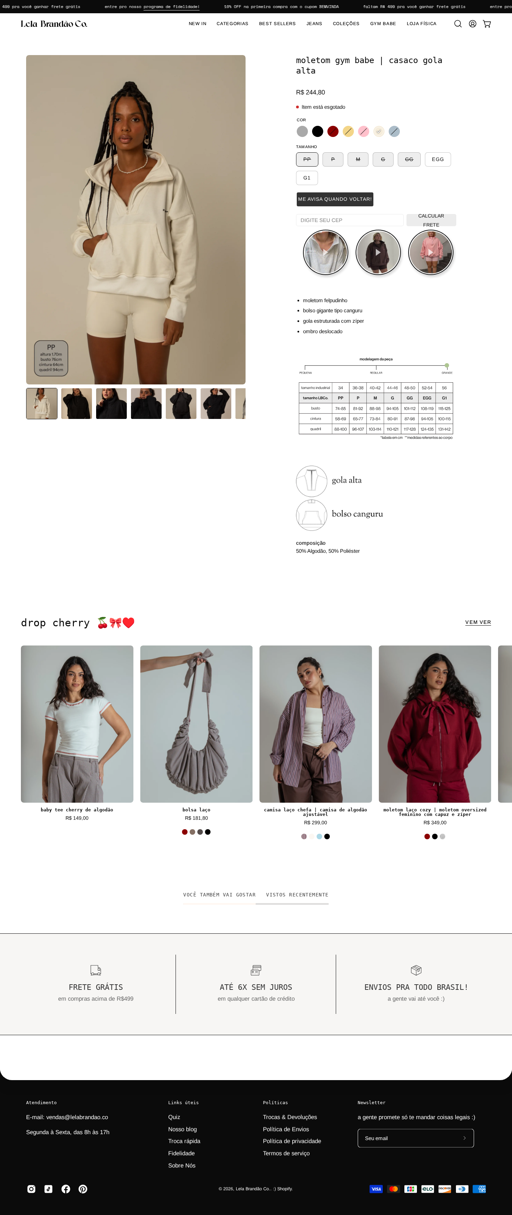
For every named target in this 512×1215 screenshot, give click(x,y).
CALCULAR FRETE (431, 220)
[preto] (317, 131)
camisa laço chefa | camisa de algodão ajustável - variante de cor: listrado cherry (304, 836)
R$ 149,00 (76, 818)
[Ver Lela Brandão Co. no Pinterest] (82, 1189)
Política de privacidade (292, 1141)
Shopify (284, 1188)
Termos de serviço (286, 1153)
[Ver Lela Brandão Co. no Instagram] (30, 1189)
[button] (458, 23)
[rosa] (363, 131)
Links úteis (183, 1102)
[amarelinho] (348, 131)
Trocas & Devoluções (290, 1117)
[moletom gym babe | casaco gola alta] (41, 403)
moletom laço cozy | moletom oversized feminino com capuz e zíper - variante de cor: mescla (442, 836)
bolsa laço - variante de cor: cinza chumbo (200, 831)
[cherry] (333, 131)
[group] (256, 747)
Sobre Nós (181, 1165)
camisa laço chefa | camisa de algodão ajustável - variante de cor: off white (312, 836)
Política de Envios (286, 1129)
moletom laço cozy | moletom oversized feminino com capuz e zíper (435, 812)
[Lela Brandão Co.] (54, 24)
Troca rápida (184, 1141)
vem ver (478, 622)
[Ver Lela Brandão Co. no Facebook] (65, 1189)
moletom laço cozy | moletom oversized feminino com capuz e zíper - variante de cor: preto (435, 836)
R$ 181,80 (196, 818)
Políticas (275, 1102)
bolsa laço (196, 810)
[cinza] (302, 131)
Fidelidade (181, 1153)
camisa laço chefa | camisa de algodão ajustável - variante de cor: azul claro (319, 836)
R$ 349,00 (435, 822)
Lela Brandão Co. (253, 1188)
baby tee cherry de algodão (77, 810)
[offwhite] (379, 131)
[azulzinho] (394, 131)
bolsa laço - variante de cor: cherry (185, 831)
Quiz (174, 1117)
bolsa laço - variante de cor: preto (208, 831)
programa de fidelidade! (153, 6)
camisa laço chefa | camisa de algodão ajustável (315, 812)
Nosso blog (182, 1129)
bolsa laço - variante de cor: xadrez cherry (192, 831)
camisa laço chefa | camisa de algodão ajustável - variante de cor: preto (327, 836)
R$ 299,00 (315, 822)
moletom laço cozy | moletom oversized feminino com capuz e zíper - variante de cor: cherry (427, 836)
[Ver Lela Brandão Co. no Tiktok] (47, 1189)
